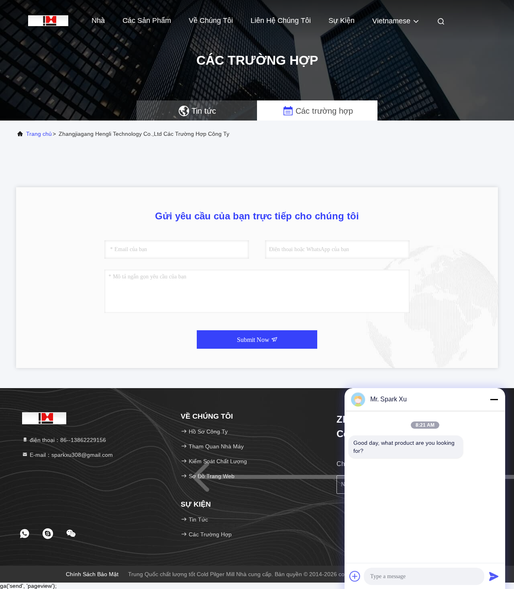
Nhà (98, 20)
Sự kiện (341, 20)
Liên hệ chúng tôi (281, 20)
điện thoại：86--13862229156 (67, 440)
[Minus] (494, 399)
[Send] (493, 576)
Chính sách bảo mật (92, 574)
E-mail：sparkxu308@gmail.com (70, 455)
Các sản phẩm (146, 20)
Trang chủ (39, 134)
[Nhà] (48, 20)
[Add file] (355, 576)
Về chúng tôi (211, 20)
